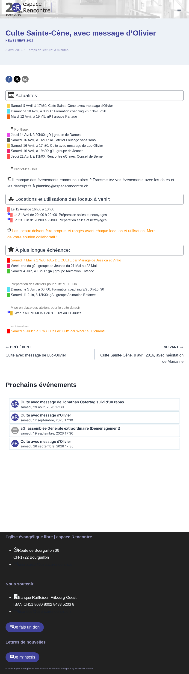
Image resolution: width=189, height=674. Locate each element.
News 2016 (25, 40)
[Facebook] (9, 79)
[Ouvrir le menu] (179, 9)
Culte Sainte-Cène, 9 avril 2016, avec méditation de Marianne (141, 354)
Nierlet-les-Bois (25, 169)
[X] (17, 79)
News (10, 40)
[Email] (25, 79)
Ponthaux (21, 129)
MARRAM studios (84, 668)
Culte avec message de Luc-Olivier (36, 351)
